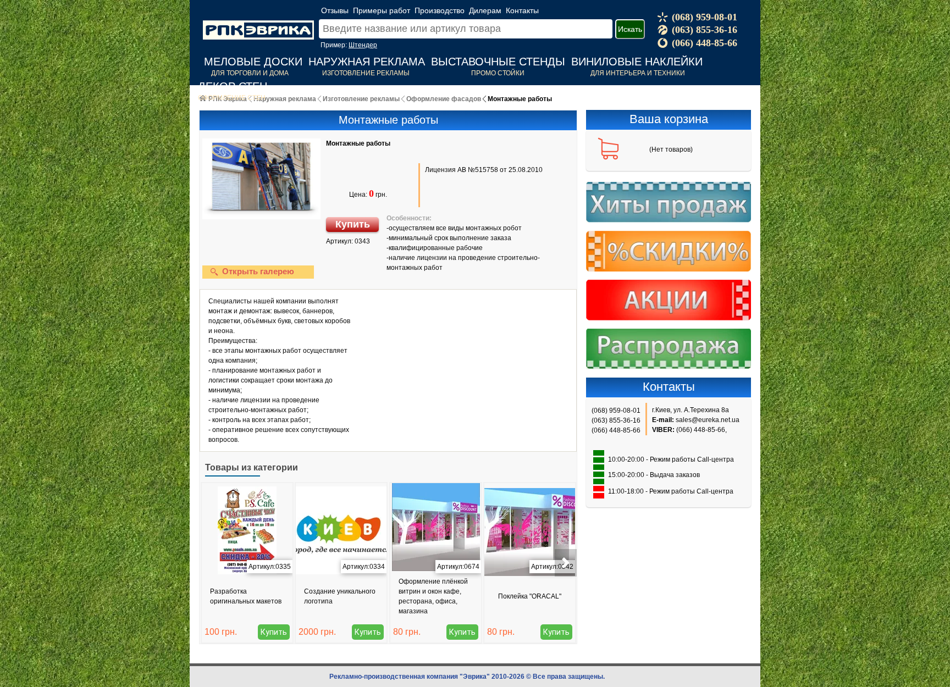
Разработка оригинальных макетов (245, 596)
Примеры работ (381, 10)
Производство (440, 10)
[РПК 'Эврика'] (258, 21)
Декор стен (232, 86)
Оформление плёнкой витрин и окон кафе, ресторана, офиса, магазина (433, 596)
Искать (630, 29)
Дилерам (485, 10)
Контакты (522, 10)
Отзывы (335, 10)
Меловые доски (253, 62)
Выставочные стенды (498, 62)
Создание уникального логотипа (339, 596)
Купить (352, 224)
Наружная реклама (366, 62)
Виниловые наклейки (637, 62)
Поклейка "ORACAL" (529, 596)
